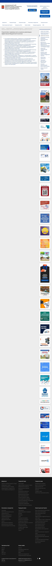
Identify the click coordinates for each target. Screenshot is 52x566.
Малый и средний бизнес (7, 514)
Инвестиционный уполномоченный (42, 510)
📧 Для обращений (45, 16)
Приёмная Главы (44, 12)
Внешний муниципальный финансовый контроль (45, 65)
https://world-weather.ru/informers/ (32, 6)
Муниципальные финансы (18, 28)
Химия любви (27, 25)
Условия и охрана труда (23, 527)
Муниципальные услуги (23, 492)
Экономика (4, 510)
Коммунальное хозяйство (40, 483)
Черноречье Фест (18, 25)
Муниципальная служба (23, 502)
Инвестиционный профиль (40, 511)
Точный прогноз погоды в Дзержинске (32, 5)
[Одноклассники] (38, 558)
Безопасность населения (23, 519)
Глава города (21, 483)
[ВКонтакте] (36, 558)
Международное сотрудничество (8, 488)
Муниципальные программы (7, 524)
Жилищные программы (23, 518)
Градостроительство (39, 486)
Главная (3, 28)
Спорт (19, 516)
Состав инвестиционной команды (42, 539)
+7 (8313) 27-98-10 (21, 561)
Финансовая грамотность (43, 58)
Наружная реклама (5, 518)
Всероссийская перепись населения (25, 522)
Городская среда (22, 22)
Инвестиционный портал (7, 25)
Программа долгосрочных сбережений (43, 61)
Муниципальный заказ (6, 519)
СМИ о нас (4, 552)
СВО (43, 25)
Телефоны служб (38, 491)
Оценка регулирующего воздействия (25, 500)
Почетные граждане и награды (8, 486)
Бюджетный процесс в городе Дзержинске (45, 33)
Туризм (19, 530)
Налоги (3, 521)
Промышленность (5, 513)
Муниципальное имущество (7, 522)
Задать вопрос (38, 542)
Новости (3, 547)
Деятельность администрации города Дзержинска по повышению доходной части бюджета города (45, 44)
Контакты (3, 561)
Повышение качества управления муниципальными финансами (45, 39)
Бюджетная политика (28, 28)
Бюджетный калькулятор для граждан (44, 49)
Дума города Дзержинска (23, 495)
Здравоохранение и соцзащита (24, 511)
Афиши (3, 549)
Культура (20, 513)
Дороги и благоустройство (40, 485)
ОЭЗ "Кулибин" (38, 514)
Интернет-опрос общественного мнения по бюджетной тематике (45, 54)
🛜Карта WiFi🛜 (32, 10)
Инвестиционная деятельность (8, 511)
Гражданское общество (23, 521)
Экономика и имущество (33, 22)
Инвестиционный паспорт (40, 513)
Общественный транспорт (40, 488)
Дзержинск (4, 22)
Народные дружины (37, 25)
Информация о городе (6, 485)
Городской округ (12, 22)
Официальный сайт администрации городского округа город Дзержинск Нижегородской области (13, 7)
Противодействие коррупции (24, 499)
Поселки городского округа (23, 497)
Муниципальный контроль (23, 494)
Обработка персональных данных (25, 505)
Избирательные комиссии (23, 486)
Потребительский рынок (6, 516)
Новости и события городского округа (9, 483)
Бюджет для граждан (45, 31)
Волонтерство (21, 528)
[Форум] (40, 558)
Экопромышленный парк (40, 534)
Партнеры (4, 554)
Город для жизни (44, 22)
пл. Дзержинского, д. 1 (45, 8)
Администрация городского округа (25, 485)
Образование (21, 510)
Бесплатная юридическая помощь (8, 525)
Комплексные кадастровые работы (42, 492)
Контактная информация (40, 541)
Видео (3, 550)
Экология (37, 489)
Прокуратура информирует (23, 503)
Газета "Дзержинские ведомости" (8, 489)
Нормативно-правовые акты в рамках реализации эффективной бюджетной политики (17, 29)
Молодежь (20, 514)
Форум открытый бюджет (44, 68)
